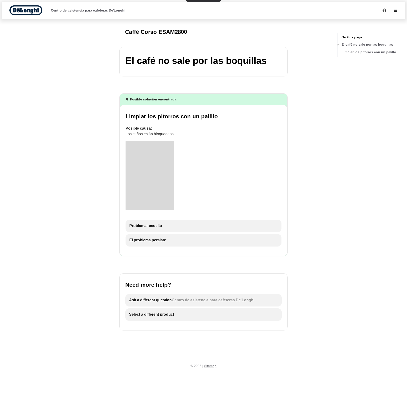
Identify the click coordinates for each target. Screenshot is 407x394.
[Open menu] (395, 10)
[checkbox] (203, 226)
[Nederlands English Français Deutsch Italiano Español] (384, 10)
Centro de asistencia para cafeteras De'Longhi (88, 10)
